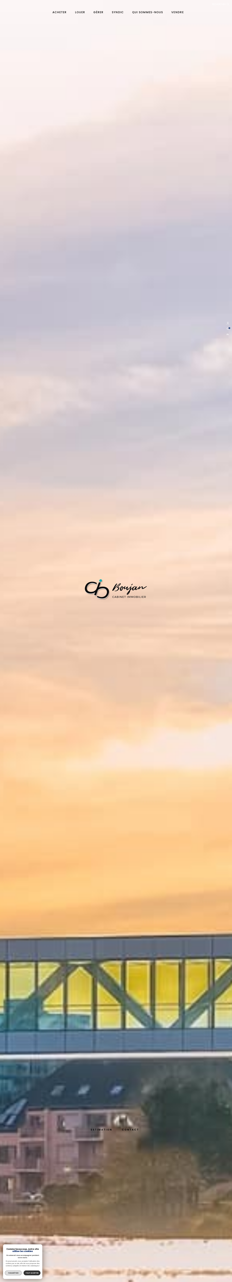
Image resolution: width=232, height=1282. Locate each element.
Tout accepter (32, 1273)
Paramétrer (13, 1273)
